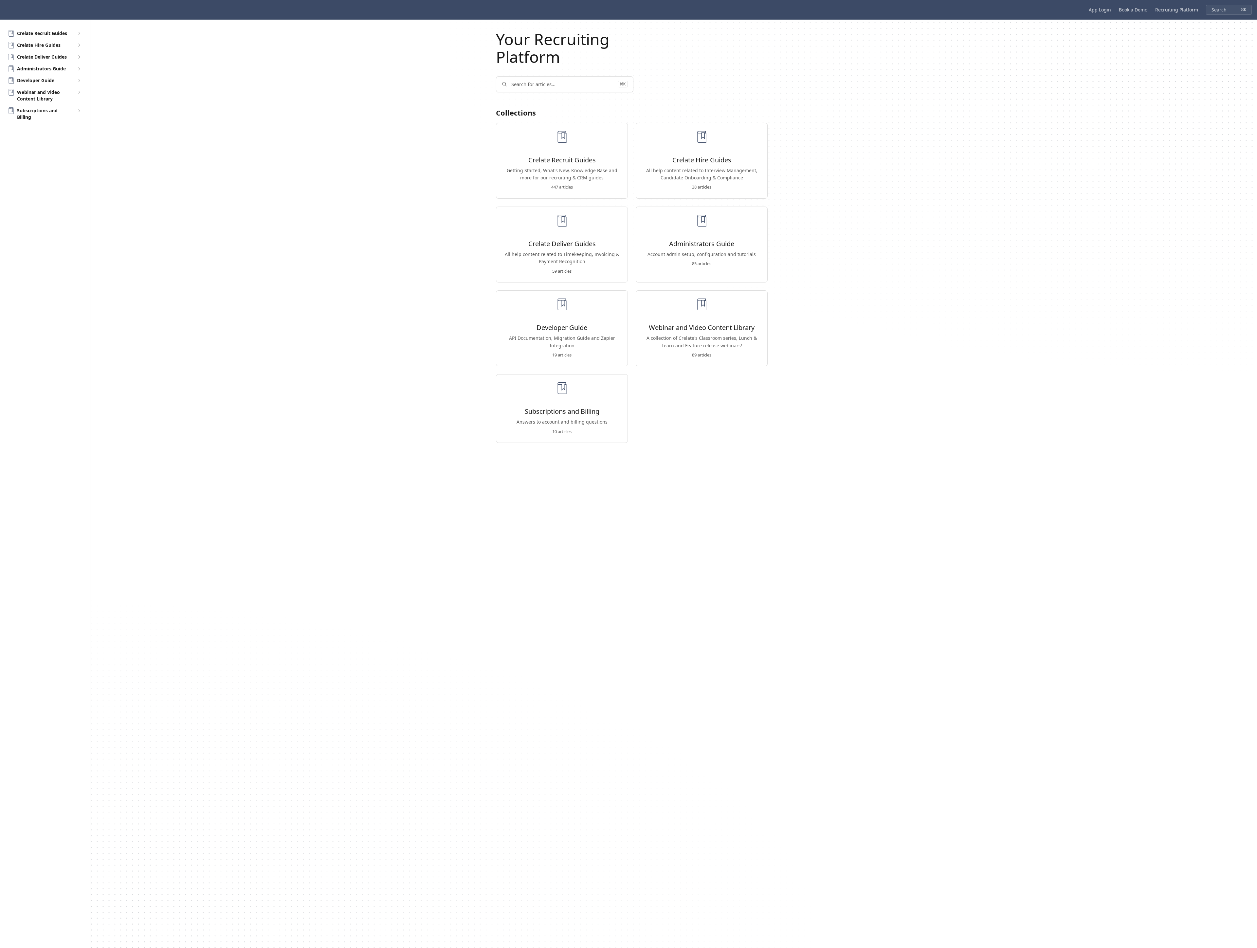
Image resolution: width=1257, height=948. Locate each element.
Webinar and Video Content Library (702, 327)
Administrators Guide (701, 244)
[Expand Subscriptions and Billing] (78, 110)
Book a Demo (1133, 10)
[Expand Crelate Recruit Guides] (78, 33)
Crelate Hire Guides (701, 160)
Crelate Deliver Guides (562, 244)
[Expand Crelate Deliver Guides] (78, 57)
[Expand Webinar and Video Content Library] (78, 92)
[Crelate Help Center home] (6, 10)
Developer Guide (562, 327)
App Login (1100, 10)
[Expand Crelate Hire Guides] (78, 45)
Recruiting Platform (1176, 10)
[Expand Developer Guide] (78, 80)
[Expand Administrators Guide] (78, 68)
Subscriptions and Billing (562, 411)
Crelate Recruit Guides (562, 160)
